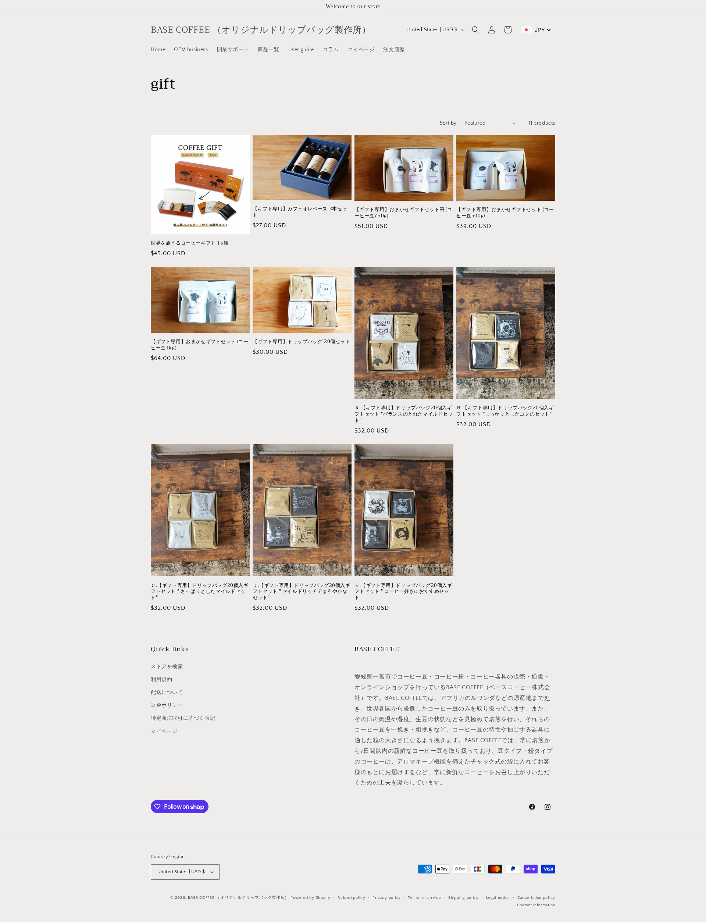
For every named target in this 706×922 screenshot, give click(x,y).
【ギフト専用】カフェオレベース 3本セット (300, 212)
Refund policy (351, 898)
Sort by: (449, 123)
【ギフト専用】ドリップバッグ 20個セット (301, 342)
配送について (167, 692)
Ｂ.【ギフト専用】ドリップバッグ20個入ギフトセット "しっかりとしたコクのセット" (505, 411)
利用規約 (161, 680)
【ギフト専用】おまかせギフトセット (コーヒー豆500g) (505, 213)
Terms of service (424, 898)
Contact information (536, 905)
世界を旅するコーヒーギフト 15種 (189, 243)
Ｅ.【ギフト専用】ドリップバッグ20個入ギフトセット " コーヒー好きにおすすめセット (403, 592)
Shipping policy (463, 898)
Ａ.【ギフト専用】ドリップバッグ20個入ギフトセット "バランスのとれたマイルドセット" (403, 414)
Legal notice (498, 898)
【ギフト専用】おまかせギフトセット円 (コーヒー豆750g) (403, 213)
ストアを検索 (167, 667)
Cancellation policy (536, 898)
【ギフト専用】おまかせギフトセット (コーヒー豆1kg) (200, 345)
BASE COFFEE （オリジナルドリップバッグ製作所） (238, 898)
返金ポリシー (167, 705)
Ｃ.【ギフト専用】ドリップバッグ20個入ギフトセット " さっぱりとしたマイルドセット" (200, 592)
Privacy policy (386, 898)
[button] (475, 30)
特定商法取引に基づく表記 (183, 718)
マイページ (164, 731)
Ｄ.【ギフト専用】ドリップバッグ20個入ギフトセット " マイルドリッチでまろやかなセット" (301, 592)
